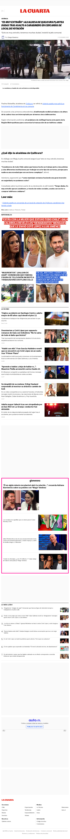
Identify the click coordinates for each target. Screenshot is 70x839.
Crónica (4, 19)
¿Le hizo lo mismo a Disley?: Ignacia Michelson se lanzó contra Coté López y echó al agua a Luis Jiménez (31, 624)
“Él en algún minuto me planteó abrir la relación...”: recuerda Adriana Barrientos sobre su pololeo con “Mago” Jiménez (33, 486)
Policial (23, 210)
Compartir (6, 84)
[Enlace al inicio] (35, 481)
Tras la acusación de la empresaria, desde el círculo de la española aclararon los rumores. (20, 339)
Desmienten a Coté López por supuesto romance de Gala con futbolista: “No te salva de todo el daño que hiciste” (21, 332)
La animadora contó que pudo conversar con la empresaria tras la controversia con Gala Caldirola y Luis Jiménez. (21, 357)
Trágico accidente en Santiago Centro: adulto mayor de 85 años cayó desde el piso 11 (21, 314)
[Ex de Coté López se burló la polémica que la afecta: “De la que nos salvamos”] (64, 641)
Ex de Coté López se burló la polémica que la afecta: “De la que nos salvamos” (27, 639)
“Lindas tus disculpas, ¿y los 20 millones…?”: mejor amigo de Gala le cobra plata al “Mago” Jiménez (19, 559)
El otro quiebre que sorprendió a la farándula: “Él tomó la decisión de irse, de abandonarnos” (30, 647)
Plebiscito (17, 210)
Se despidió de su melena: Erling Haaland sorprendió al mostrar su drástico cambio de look (21, 386)
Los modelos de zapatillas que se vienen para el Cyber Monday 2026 (19, 520)
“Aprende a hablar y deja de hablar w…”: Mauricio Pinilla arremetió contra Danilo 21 (20, 368)
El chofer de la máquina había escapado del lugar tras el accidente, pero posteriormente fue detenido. (20, 413)
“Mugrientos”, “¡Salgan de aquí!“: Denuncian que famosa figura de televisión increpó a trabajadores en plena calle (17, 276)
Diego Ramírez (13, 37)
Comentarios (15, 84)
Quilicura (29, 103)
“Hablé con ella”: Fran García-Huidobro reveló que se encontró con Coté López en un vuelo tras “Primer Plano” (21, 351)
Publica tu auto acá (34, 727)
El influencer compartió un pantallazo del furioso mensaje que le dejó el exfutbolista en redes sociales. (21, 373)
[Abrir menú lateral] (3, 11)
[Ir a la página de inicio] (35, 11)
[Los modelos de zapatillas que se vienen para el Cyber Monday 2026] (52, 523)
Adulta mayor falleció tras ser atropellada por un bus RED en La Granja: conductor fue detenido (21, 406)
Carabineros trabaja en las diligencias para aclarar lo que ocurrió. (20, 319)
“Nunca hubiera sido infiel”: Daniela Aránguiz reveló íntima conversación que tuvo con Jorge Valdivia (30, 632)
